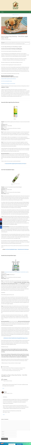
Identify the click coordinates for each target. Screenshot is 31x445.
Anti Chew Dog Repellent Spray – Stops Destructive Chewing (16, 249)
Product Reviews (11, 367)
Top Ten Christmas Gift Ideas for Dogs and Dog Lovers (11, 370)
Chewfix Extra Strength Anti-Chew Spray (8, 83)
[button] (15, 443)
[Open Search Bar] (30, 12)
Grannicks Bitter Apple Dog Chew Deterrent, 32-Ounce (16, 163)
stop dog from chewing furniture (19, 367)
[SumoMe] (1, 228)
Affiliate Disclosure (15, 14)
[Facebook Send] (1, 226)
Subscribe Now (19, 444)
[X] (1, 224)
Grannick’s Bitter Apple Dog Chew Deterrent (8, 78)
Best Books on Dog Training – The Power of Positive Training (12, 369)
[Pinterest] (1, 219)
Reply (3, 388)
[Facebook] (1, 221)
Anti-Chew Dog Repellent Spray (6, 81)
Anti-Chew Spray (5, 367)
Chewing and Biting (5, 366)
